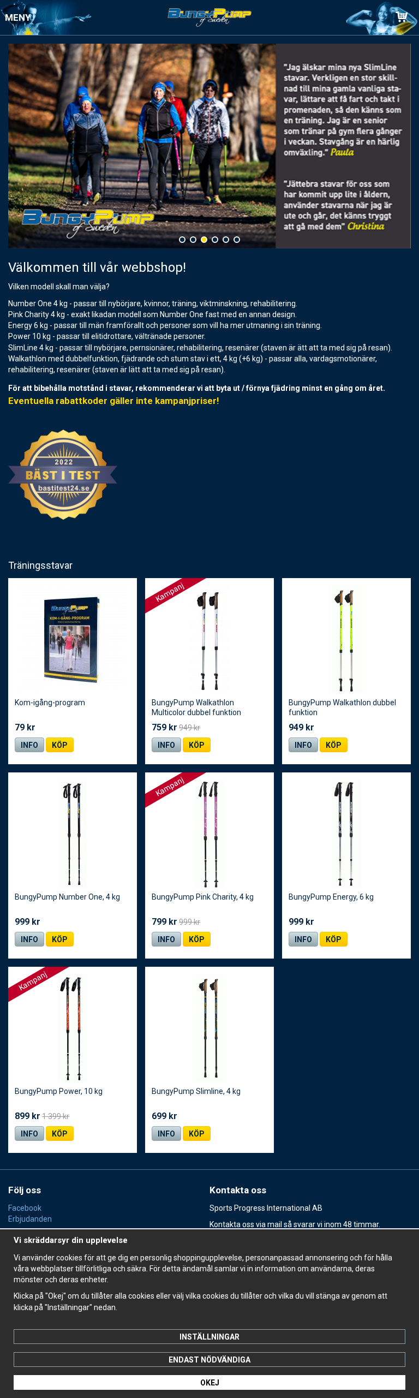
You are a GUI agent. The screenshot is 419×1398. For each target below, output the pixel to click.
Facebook (24, 1208)
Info (29, 745)
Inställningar (209, 1336)
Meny (18, 17)
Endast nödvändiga (209, 1359)
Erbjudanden (30, 1219)
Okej (209, 1382)
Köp (60, 745)
